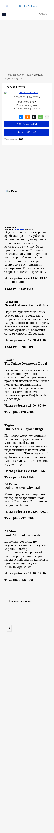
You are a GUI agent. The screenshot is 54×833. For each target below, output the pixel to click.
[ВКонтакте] (21, 116)
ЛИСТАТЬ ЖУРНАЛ (27, 124)
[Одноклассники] (28, 116)
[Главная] (5, 75)
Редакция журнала (27, 105)
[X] (34, 116)
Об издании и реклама (27, 108)
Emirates (19, 229)
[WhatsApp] (40, 116)
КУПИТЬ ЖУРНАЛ (27, 132)
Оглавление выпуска (27, 97)
